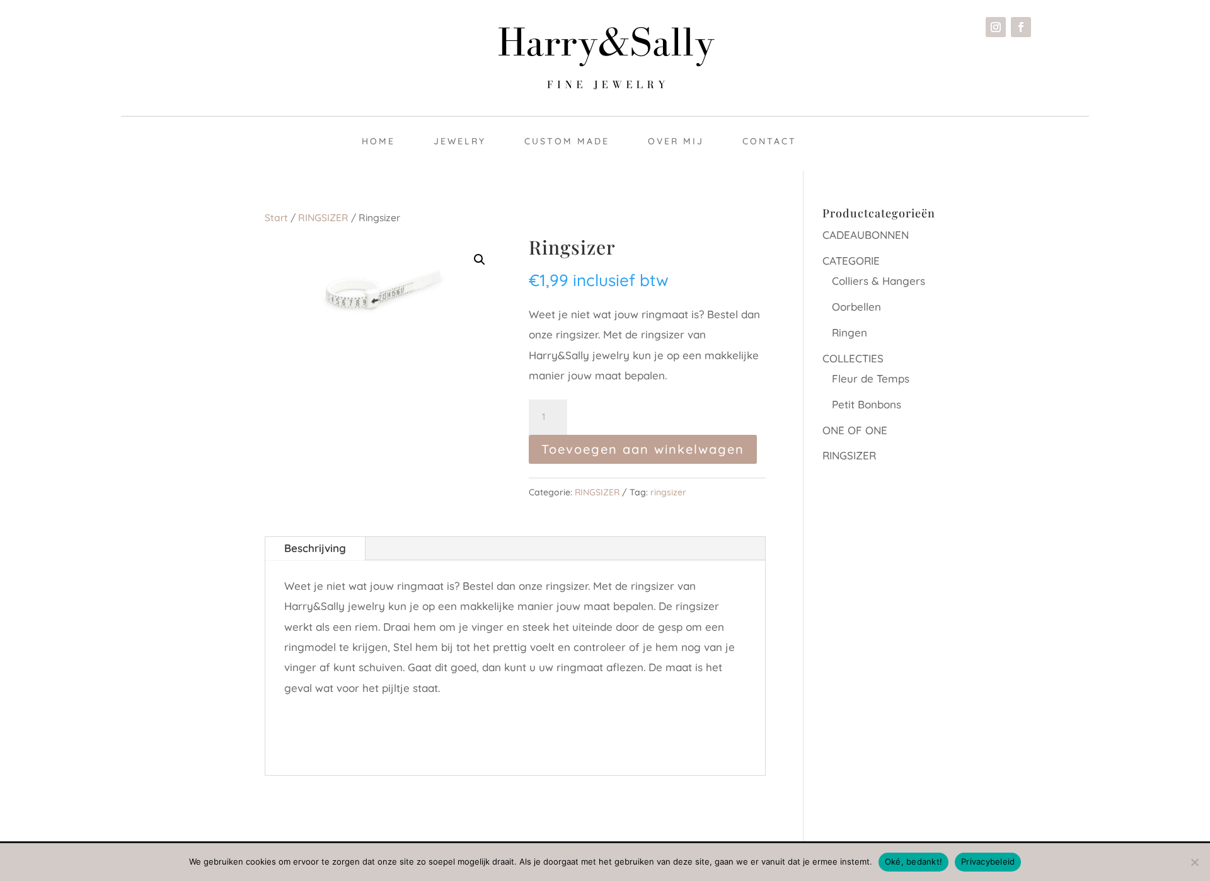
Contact (769, 141)
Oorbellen (856, 306)
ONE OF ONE (854, 430)
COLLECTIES (853, 358)
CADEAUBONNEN (865, 234)
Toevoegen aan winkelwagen (642, 449)
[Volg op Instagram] (996, 27)
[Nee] (1194, 862)
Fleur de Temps (870, 378)
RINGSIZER (323, 217)
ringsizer (668, 492)
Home (378, 141)
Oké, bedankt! (913, 861)
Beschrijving (315, 548)
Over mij (676, 141)
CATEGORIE (851, 260)
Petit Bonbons (866, 404)
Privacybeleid (988, 861)
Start (276, 217)
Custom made (566, 141)
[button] (479, 259)
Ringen (849, 332)
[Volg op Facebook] (1021, 27)
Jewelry (460, 141)
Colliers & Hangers (878, 280)
